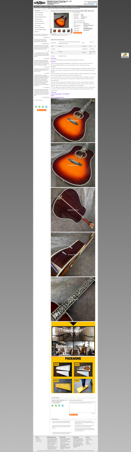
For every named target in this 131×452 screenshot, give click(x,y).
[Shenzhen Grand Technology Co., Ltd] (96, 4)
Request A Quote (91, 2)
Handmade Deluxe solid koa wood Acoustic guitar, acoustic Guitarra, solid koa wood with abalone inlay (78, 440)
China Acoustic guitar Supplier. (49, 450)
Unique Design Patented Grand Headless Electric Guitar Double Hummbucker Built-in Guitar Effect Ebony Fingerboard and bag (65, 446)
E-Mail (87, 441)
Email (96, 2)
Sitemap (87, 442)
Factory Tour (52, 6)
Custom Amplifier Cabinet (40, 29)
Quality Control (59, 6)
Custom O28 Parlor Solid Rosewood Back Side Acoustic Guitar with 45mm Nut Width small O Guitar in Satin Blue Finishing (85, 422)
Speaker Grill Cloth (38, 27)
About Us (46, 6)
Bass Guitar (37, 19)
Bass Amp (37, 25)
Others (36, 31)
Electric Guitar (37, 14)
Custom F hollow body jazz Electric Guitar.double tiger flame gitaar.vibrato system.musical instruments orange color (65, 440)
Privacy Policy (40, 450)
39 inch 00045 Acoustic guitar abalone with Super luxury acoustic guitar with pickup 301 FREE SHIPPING (78, 444)
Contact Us (66, 6)
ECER (92, 450)
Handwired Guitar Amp (51, 437)
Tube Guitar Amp (38, 21)
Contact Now (78, 32)
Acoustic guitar (44, 8)
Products (40, 6)
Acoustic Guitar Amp (39, 23)
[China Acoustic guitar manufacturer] (40, 2)
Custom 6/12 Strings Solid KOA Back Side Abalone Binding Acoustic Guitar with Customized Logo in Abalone (61, 426)
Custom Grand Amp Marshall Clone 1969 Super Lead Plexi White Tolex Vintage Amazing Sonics (52, 447)
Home (36, 6)
